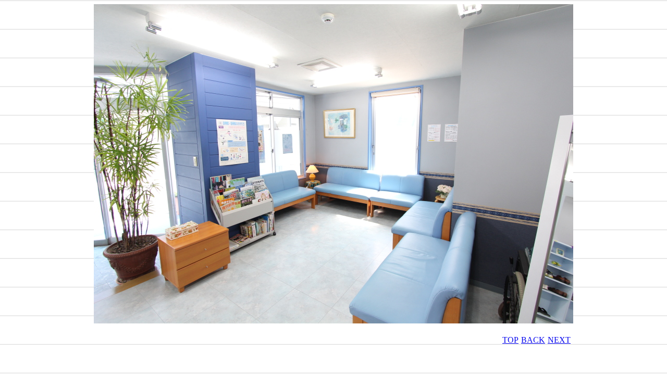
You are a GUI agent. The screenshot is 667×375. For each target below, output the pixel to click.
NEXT (559, 339)
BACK (533, 339)
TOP (510, 339)
